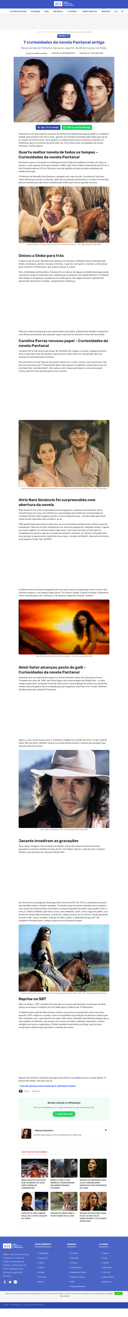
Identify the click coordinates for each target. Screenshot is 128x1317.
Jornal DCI (39, 32)
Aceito (118, 1293)
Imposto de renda (77, 1277)
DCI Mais (48, 32)
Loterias (72, 11)
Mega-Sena (107, 1267)
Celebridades (44, 1253)
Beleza (41, 1282)
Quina (105, 1258)
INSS (47, 11)
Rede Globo (36, 1091)
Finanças (74, 1263)
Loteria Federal (108, 1277)
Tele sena (106, 1272)
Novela (26, 1091)
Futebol (41, 1267)
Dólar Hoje (74, 1258)
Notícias (41, 1272)
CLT (116, 11)
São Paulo (58, 11)
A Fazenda (42, 1277)
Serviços (105, 11)
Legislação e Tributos (79, 1272)
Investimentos (90, 11)
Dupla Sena (107, 1282)
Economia (35, 11)
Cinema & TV (56, 32)
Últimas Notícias (18, 11)
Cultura (41, 1263)
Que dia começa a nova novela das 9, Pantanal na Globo (48, 1085)
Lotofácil (106, 1263)
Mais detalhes (65, 1296)
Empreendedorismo (78, 1286)
